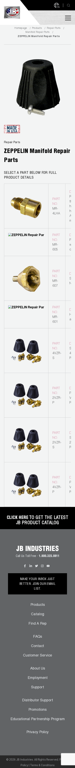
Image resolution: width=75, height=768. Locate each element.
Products (37, 28)
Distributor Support (37, 700)
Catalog (37, 614)
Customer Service (37, 655)
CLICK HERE (17, 518)
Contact (37, 646)
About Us (37, 668)
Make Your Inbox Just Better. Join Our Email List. (37, 584)
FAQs (37, 637)
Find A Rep (37, 624)
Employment (38, 678)
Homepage (20, 28)
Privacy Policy (37, 732)
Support (37, 687)
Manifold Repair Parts (37, 32)
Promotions (37, 710)
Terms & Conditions (42, 765)
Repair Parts (54, 28)
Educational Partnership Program (37, 719)
